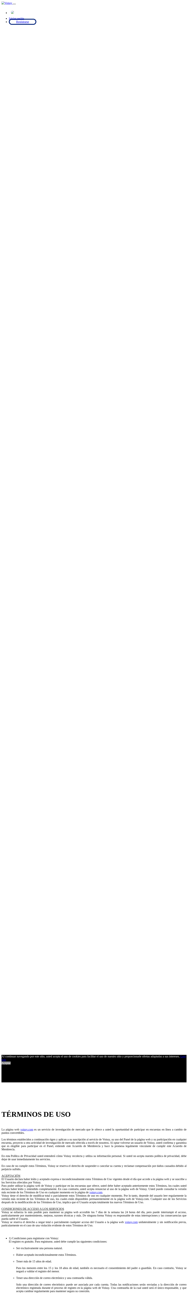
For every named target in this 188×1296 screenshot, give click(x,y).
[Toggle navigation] (14, 4)
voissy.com (26, 1129)
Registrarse (22, 21)
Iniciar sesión (16, 18)
